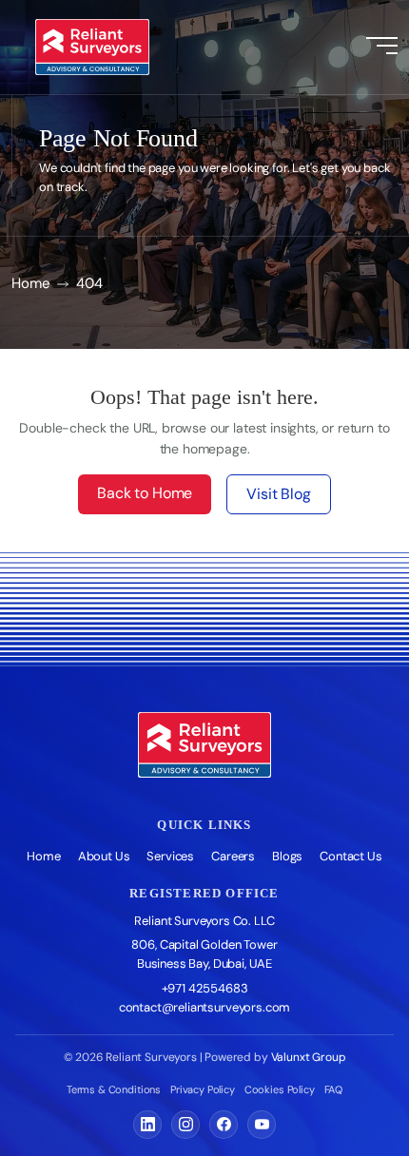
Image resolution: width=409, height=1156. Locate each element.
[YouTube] (261, 1124)
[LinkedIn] (147, 1124)
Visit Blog (278, 494)
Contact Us (350, 856)
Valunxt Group (308, 1057)
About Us (104, 856)
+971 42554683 (205, 988)
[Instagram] (185, 1124)
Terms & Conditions (114, 1089)
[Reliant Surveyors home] (204, 745)
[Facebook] (223, 1124)
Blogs (287, 856)
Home (30, 284)
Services (170, 856)
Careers (233, 856)
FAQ (333, 1089)
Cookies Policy (279, 1089)
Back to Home (144, 493)
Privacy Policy (202, 1089)
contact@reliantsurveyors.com (205, 1007)
